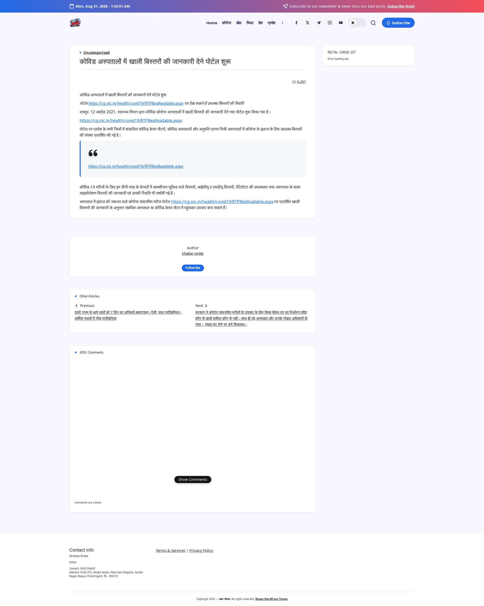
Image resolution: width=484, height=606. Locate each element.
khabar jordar (193, 253)
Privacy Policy (201, 550)
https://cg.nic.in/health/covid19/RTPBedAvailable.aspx (136, 103)
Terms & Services (170, 550)
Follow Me (193, 268)
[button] (357, 22)
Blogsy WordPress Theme (271, 599)
